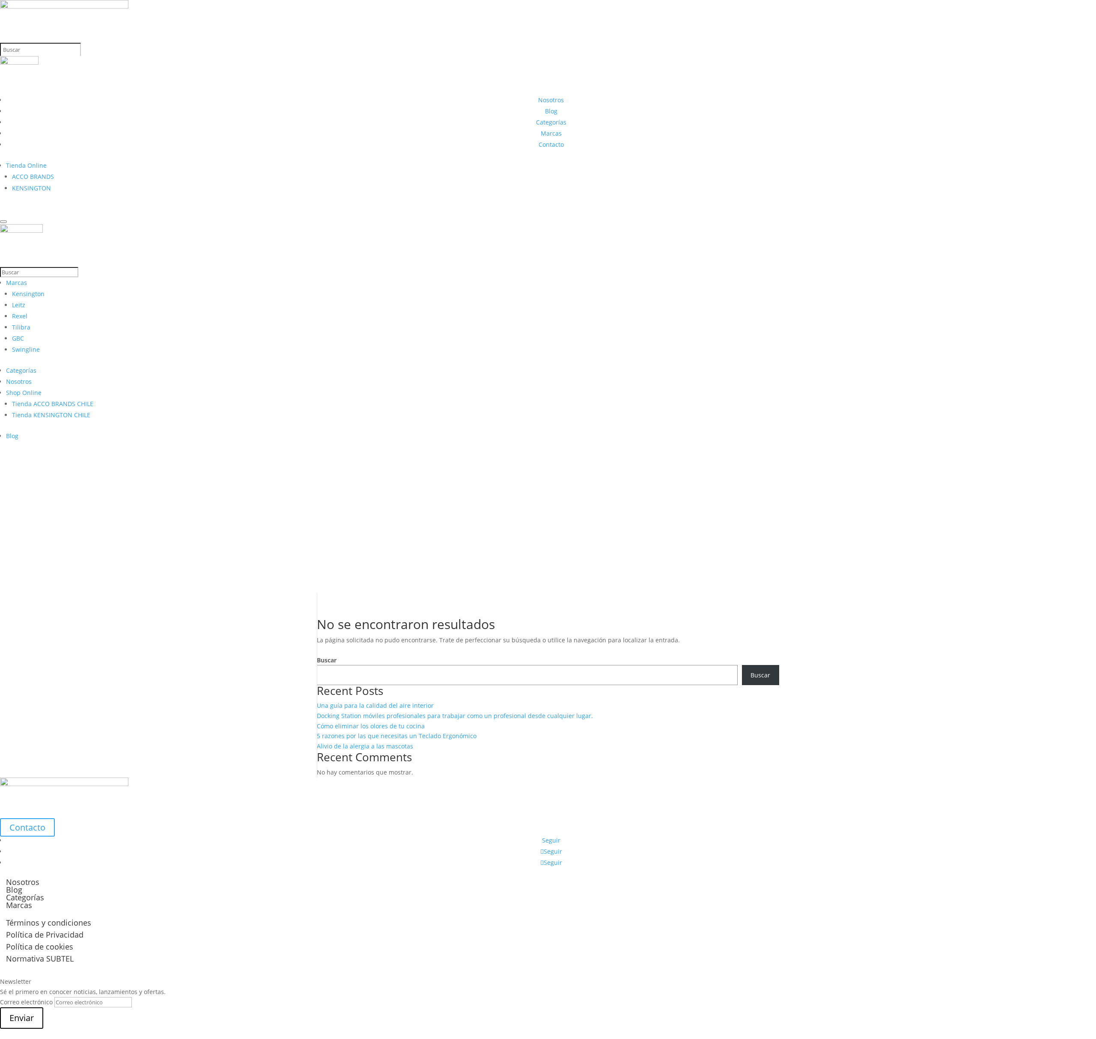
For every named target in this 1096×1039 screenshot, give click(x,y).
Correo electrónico (26, 1002)
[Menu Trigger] (3, 221)
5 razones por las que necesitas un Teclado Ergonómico (397, 736)
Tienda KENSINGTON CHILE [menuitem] (51, 415)
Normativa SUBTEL (40, 958)
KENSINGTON (31, 188)
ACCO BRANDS (33, 176)
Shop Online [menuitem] (24, 393)
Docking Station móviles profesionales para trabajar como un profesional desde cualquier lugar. (455, 716)
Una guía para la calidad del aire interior (375, 705)
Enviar (21, 1018)
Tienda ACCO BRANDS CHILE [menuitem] (52, 404)
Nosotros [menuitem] (19, 381)
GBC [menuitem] (18, 338)
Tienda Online (26, 165)
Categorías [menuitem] (21, 370)
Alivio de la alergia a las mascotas (365, 746)
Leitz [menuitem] (18, 305)
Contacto (551, 144)
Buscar (327, 660)
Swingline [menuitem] (26, 349)
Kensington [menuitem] (28, 294)
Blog (551, 111)
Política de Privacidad (44, 934)
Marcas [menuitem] (16, 283)
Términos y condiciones (48, 922)
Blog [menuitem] (12, 436)
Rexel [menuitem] (19, 316)
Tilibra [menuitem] (21, 327)
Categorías (551, 122)
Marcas (551, 133)
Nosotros (551, 100)
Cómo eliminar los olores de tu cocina (371, 726)
